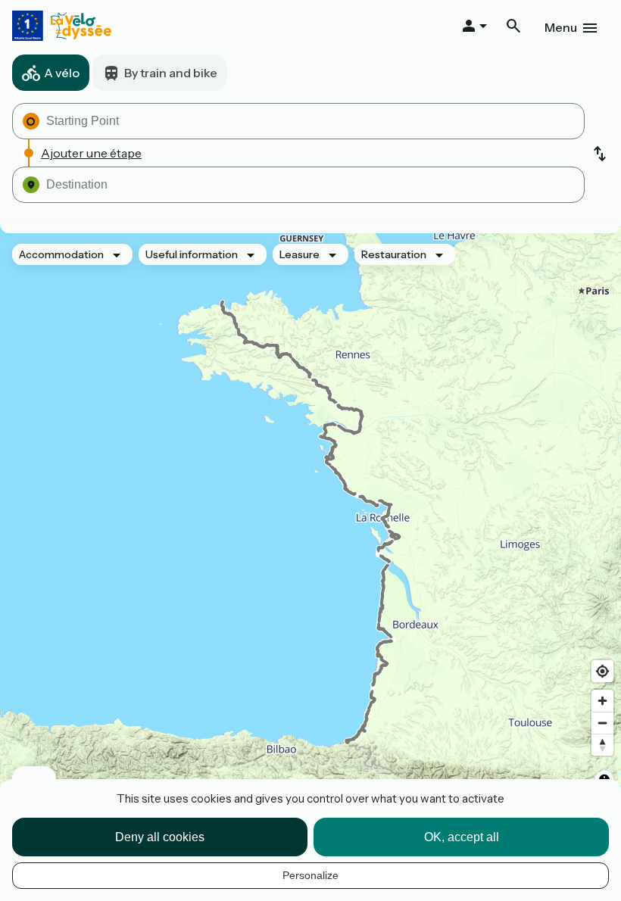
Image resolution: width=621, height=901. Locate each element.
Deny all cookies (159, 837)
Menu (561, 27)
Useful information (191, 254)
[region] (310, 522)
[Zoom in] (602, 701)
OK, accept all (461, 837)
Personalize (310, 875)
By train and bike (170, 72)
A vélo (62, 72)
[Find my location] (602, 671)
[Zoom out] (602, 723)
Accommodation (61, 254)
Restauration (393, 254)
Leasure (299, 254)
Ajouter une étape (91, 153)
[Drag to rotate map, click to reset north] (602, 745)
